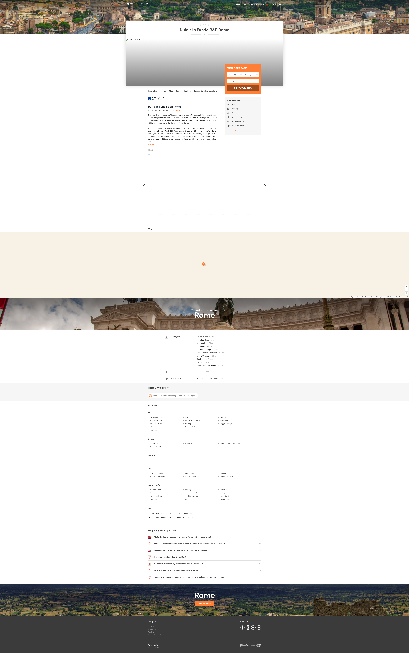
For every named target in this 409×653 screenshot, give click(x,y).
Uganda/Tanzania (401, 297)
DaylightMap (352, 297)
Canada (392, 297)
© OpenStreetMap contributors (366, 297)
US (407, 297)
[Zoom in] (406, 286)
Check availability (243, 88)
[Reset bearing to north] (406, 293)
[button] (144, 186)
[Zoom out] (406, 289)
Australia (387, 297)
